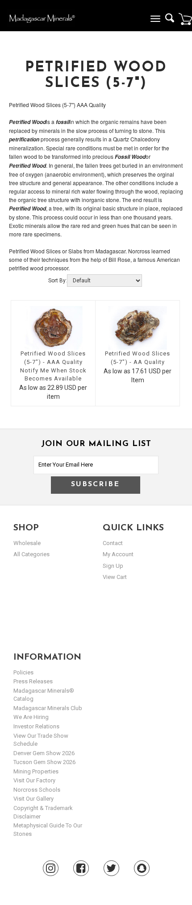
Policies (23, 672)
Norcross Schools (36, 789)
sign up (113, 565)
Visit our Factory (34, 780)
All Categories (31, 554)
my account (118, 554)
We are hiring (31, 717)
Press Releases (33, 681)
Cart (185, 19)
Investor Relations (36, 726)
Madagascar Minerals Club (47, 708)
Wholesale (27, 543)
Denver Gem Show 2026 (44, 753)
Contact (113, 543)
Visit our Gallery (33, 798)
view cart (115, 577)
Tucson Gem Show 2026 (44, 762)
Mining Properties (35, 771)
